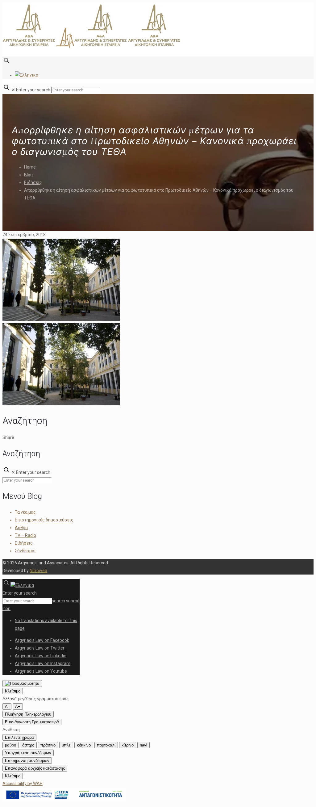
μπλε (66, 745)
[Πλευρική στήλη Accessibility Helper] (22, 683)
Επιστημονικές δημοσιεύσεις (44, 519)
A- (7, 706)
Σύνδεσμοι (25, 550)
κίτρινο (128, 745)
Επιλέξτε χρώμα (19, 737)
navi (143, 745)
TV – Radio (25, 535)
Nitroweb (38, 570)
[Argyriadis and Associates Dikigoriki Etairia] (91, 47)
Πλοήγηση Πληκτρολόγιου (28, 714)
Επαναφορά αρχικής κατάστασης (35, 768)
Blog (28, 174)
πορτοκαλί (106, 745)
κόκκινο (84, 745)
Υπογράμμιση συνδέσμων (28, 753)
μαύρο (10, 745)
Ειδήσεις (33, 182)
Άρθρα (21, 527)
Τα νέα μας (25, 512)
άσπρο (28, 745)
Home (30, 167)
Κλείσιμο (12, 691)
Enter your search (33, 89)
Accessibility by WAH (22, 783)
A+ (17, 706)
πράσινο (48, 745)
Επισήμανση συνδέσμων (27, 760)
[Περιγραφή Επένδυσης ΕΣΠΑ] (64, 800)
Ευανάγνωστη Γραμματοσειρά (32, 722)
